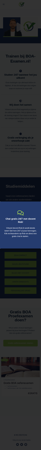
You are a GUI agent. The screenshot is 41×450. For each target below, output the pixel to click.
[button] (38, 205)
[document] (20, 225)
